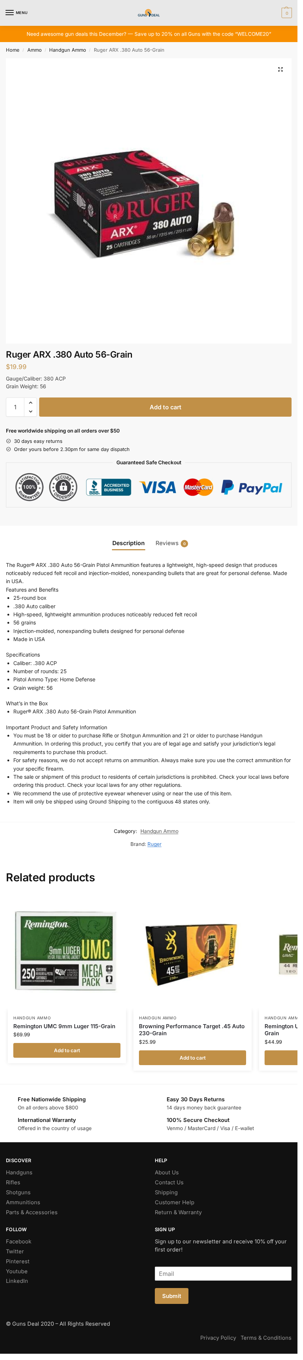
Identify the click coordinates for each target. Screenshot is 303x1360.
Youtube (17, 1271)
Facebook (18, 1241)
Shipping (166, 1192)
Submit (171, 1295)
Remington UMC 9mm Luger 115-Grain (64, 1026)
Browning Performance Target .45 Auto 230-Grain (192, 1030)
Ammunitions (23, 1202)
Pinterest (18, 1261)
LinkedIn (17, 1281)
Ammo (34, 50)
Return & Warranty (178, 1212)
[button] (286, 13)
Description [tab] (128, 543)
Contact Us (169, 1182)
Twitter (15, 1251)
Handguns (19, 1172)
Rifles (13, 1182)
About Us (167, 1172)
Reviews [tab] (171, 543)
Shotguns (18, 1192)
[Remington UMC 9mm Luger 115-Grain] (67, 951)
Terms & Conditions (266, 1338)
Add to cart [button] (67, 1050)
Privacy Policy (218, 1338)
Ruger (154, 844)
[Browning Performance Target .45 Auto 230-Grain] (192, 951)
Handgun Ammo (67, 50)
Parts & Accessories (32, 1212)
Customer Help (174, 1202)
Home (13, 50)
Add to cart (165, 407)
